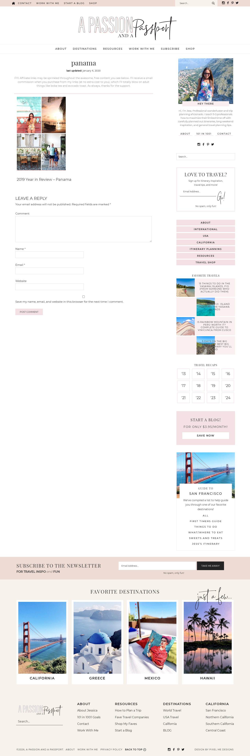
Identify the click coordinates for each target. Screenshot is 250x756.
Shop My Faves (126, 724)
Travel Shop (206, 262)
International (206, 229)
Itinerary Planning (206, 249)
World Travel (172, 710)
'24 (227, 398)
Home (13, 3)
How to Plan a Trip (128, 710)
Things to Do (205, 526)
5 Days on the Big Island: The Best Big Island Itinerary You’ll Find (214, 345)
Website (21, 281)
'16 (228, 374)
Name (20, 249)
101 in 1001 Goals (88, 717)
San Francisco (216, 710)
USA (206, 235)
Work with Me (47, 3)
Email (20, 265)
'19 (213, 385)
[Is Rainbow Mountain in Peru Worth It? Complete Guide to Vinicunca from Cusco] (186, 326)
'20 (227, 385)
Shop (93, 3)
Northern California (220, 717)
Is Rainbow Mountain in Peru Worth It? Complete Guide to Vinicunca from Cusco (214, 326)
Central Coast (216, 730)
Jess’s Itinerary (206, 543)
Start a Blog (74, 3)
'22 (198, 398)
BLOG (167, 730)
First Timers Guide (206, 521)
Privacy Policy (111, 749)
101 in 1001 (203, 133)
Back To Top (134, 749)
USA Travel (171, 717)
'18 (198, 385)
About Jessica (87, 710)
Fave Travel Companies (132, 717)
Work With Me (87, 730)
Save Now (205, 435)
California (206, 242)
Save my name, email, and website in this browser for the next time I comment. (69, 301)
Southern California (220, 724)
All (206, 515)
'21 (183, 398)
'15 (213, 374)
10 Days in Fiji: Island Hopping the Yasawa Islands (214, 307)
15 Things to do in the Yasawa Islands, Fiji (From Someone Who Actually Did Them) (214, 287)
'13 (183, 374)
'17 (183, 385)
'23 (212, 398)
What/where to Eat (205, 532)
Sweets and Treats (206, 538)
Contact (25, 3)
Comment (22, 213)
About (185, 133)
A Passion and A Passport (125, 24)
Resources (205, 255)
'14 (198, 374)
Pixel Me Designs (221, 749)
